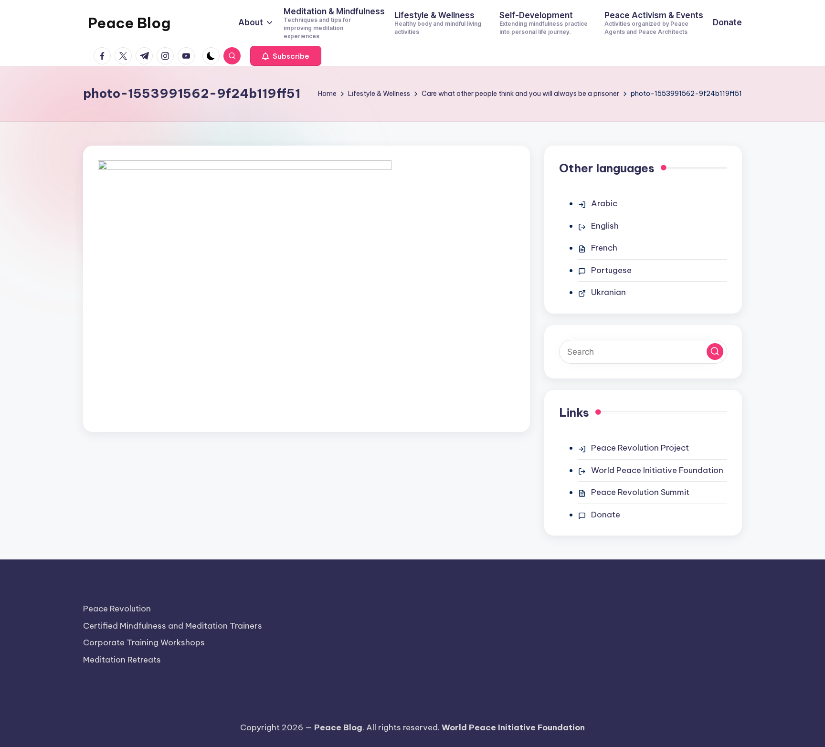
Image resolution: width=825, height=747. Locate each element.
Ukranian (608, 292)
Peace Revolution (117, 608)
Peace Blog (129, 23)
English (605, 226)
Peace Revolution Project (640, 447)
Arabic (604, 203)
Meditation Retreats (122, 659)
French (604, 247)
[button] (285, 56)
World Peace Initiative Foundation (657, 470)
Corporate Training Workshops (144, 642)
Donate (605, 514)
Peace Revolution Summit (640, 492)
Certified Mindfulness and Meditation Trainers (172, 626)
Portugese (611, 270)
